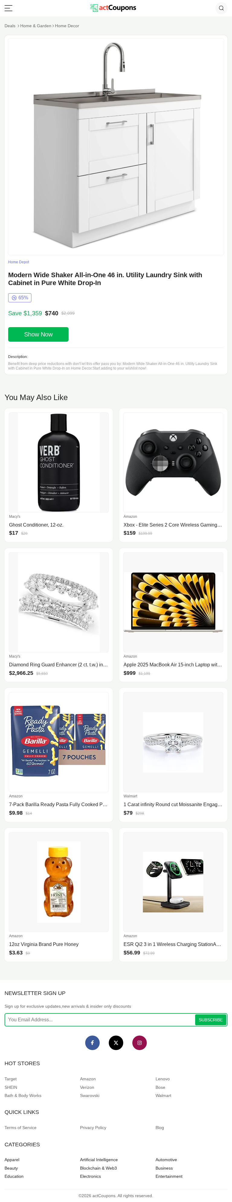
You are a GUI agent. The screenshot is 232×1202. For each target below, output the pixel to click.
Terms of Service (21, 1127)
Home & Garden (35, 25)
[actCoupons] (113, 8)
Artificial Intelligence (99, 1159)
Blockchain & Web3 (98, 1168)
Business (164, 1168)
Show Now (38, 334)
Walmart (163, 1095)
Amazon (88, 1078)
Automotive (166, 1159)
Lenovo (163, 1078)
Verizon (87, 1087)
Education (14, 1176)
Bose (160, 1087)
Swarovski (89, 1095)
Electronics (90, 1176)
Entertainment (169, 1176)
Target (11, 1078)
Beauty (11, 1168)
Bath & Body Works (23, 1095)
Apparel (12, 1159)
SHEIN (11, 1087)
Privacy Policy (93, 1127)
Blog (160, 1127)
